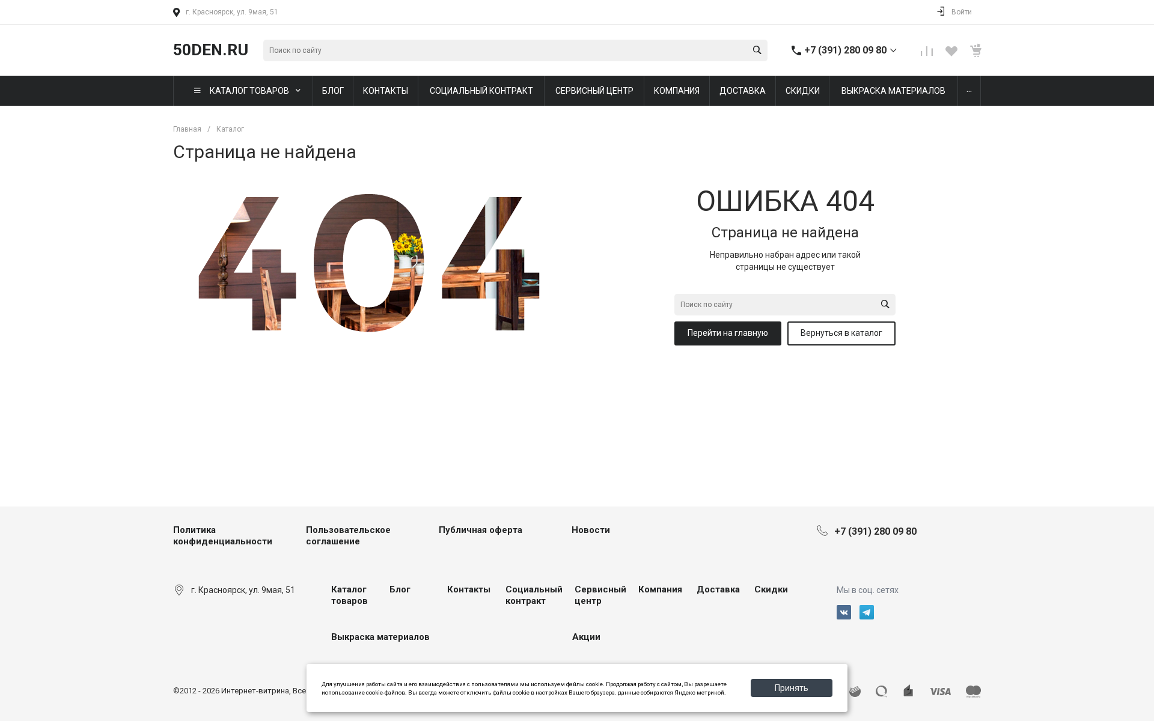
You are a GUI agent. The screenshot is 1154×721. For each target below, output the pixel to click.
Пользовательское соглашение (348, 536)
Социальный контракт (534, 595)
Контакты (468, 589)
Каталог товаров (349, 595)
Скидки (771, 589)
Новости (591, 530)
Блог (400, 589)
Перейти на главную (728, 333)
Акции (586, 636)
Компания (660, 589)
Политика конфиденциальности (222, 536)
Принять (791, 688)
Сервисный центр (600, 595)
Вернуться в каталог (841, 333)
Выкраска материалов (380, 636)
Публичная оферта (480, 530)
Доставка (718, 589)
